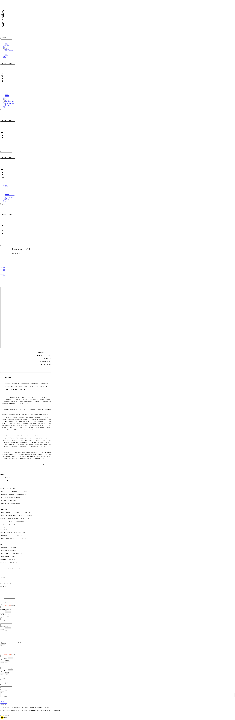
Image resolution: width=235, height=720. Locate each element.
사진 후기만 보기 (6, 614)
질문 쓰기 (2, 645)
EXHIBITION (5, 40)
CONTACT (4, 57)
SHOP (4, 51)
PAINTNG (7, 49)
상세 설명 (2, 269)
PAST (6, 43)
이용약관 (2, 701)
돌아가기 (2, 674)
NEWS (4, 56)
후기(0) (2, 273)
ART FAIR (7, 45)
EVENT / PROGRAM (8, 53)
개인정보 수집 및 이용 (5, 605)
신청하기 (2, 692)
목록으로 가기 (3, 662)
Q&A (6, 54)
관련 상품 (2, 275)
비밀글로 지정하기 (4, 660)
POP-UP (6, 44)
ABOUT (4, 46)
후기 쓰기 (2, 617)
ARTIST (4, 47)
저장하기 (2, 613)
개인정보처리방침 (3, 703)
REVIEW (6, 55)
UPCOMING (7, 42)
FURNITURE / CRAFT (9, 50)
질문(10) (2, 274)
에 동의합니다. (9, 605)
